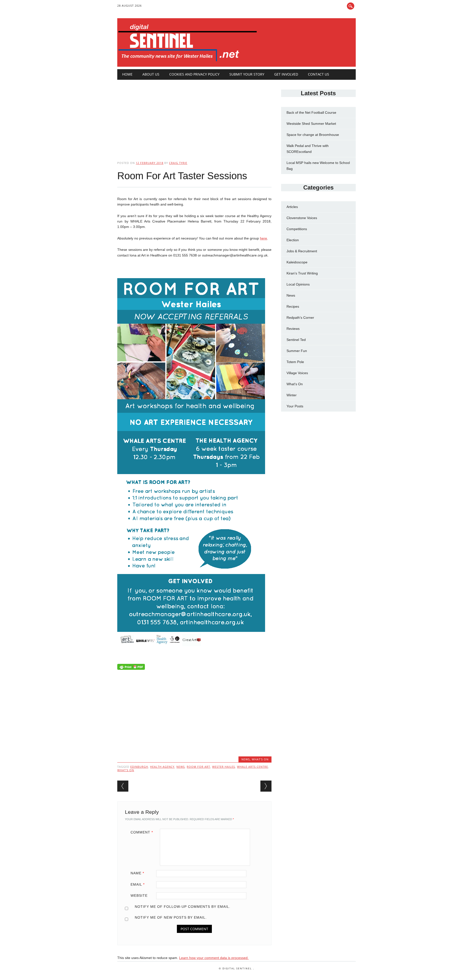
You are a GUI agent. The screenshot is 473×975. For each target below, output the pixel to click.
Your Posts (295, 406)
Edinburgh (139, 766)
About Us (150, 74)
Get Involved (286, 74)
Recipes (293, 306)
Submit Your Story (246, 74)
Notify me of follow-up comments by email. (182, 907)
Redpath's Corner (300, 318)
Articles (292, 207)
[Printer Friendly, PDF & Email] (131, 668)
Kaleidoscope (297, 262)
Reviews (293, 329)
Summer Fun (297, 351)
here (263, 238)
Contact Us (318, 74)
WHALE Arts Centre (252, 766)
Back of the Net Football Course (311, 112)
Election (293, 240)
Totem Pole (295, 362)
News (245, 759)
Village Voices (297, 373)
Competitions (297, 229)
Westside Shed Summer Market (311, 124)
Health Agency (162, 766)
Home (127, 74)
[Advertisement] (194, 116)
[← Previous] (122, 786)
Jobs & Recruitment (302, 251)
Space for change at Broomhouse (313, 135)
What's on (125, 770)
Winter (292, 395)
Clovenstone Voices (302, 218)
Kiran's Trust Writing (302, 273)
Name (137, 873)
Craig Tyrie (178, 163)
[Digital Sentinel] (187, 62)
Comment (142, 832)
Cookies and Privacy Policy (194, 74)
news (180, 766)
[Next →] (265, 786)
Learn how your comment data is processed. (214, 958)
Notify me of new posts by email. (171, 917)
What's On (260, 759)
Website (139, 895)
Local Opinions (298, 284)
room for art (198, 766)
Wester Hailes (223, 766)
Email (138, 884)
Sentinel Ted (296, 340)
